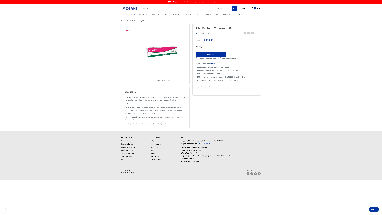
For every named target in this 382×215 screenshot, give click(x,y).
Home (123, 21)
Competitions (156, 144)
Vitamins (176, 14)
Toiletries (188, 14)
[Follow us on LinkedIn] (259, 173)
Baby (199, 14)
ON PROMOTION (127, 14)
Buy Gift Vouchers (127, 141)
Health (154, 14)
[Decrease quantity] (206, 47)
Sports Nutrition (212, 14)
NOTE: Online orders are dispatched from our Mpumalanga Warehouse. (191, 2)
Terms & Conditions (128, 153)
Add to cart (211, 54)
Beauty (165, 14)
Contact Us (239, 14)
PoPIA (153, 150)
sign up (374, 209)
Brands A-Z (143, 14)
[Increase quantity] (216, 47)
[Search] (234, 8)
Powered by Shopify (127, 172)
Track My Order (126, 156)
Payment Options (127, 144)
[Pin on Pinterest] (248, 32)
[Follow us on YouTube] (255, 173)
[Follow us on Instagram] (251, 173)
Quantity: (199, 47)
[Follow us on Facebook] (248, 173)
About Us (226, 14)
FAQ (122, 159)
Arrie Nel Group (204, 144)
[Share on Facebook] (244, 32)
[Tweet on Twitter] (252, 32)
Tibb (197, 33)
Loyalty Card (155, 147)
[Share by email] (256, 32)
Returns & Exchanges (128, 147)
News (153, 153)
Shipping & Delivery (128, 150)
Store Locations (156, 159)
